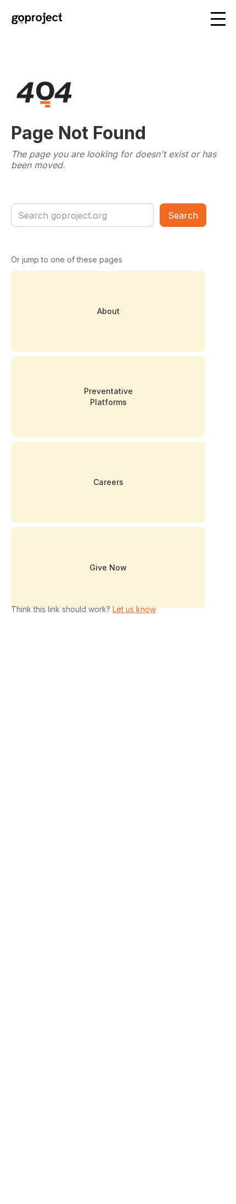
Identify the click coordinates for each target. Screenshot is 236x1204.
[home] (34, 20)
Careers (108, 482)
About (108, 311)
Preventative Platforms (108, 396)
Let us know (134, 609)
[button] (219, 20)
